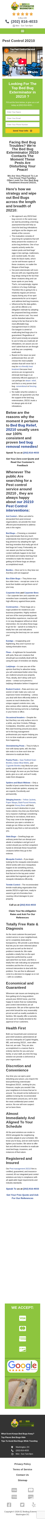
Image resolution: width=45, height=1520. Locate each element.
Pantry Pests (12, 760)
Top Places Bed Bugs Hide (13, 1437)
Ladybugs (10, 666)
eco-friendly (23, 366)
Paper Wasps (11, 803)
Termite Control (13, 885)
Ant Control (11, 516)
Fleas (8, 652)
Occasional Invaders (15, 717)
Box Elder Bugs (13, 579)
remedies (29, 446)
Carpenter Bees (31, 593)
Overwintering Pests (15, 746)
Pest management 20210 (20, 1169)
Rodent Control (13, 689)
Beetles (9, 570)
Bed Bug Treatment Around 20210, (23, 181)
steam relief (30, 381)
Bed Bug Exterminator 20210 (22, 150)
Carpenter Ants (13, 593)
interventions (17, 510)
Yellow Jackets (29, 800)
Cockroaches (12, 607)
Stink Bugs (11, 837)
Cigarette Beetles (13, 766)
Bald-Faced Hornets (27, 803)
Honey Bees (20, 805)
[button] (22, 31)
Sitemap (22, 1480)
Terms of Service (22, 1469)
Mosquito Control (14, 859)
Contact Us (22, 1475)
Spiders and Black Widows (18, 783)
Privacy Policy (22, 1464)
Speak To (11, 1189)
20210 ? (22, 96)
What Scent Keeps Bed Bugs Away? (17, 1434)
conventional (21, 386)
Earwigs (9, 641)
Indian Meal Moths (21, 763)
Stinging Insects (13, 800)
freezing (33, 386)
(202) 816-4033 (31, 452)
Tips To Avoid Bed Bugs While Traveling (19, 1441)
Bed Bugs (10, 533)
